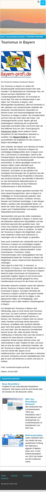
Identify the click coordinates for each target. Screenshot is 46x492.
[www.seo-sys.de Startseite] (8, 3)
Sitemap (3, 475)
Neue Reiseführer (11, 384)
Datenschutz (4, 478)
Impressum (14, 475)
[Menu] (42, 2)
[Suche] (38, 2)
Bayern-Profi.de (20, 137)
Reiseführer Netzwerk (16, 37)
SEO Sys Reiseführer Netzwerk (31, 401)
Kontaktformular (27, 475)
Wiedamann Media (9, 131)
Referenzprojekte (34, 435)
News (3, 37)
